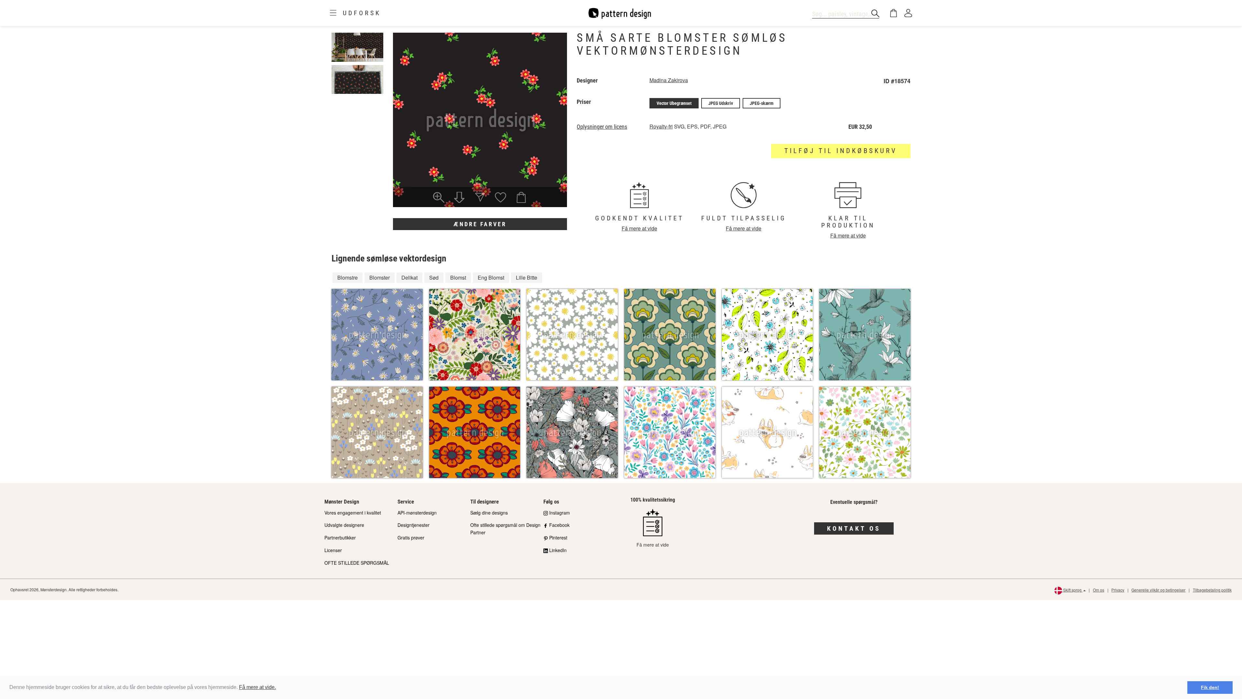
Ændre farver (480, 224)
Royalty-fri (661, 126)
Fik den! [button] (1210, 687)
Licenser (333, 550)
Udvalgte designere (344, 525)
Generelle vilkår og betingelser (1158, 590)
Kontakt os (854, 528)
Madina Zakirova (668, 80)
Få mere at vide (639, 228)
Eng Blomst (491, 277)
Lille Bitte (526, 277)
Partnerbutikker (340, 537)
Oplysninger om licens (602, 127)
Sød (434, 277)
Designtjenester (414, 525)
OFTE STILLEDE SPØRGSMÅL (356, 563)
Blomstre (347, 277)
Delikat (409, 277)
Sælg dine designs (489, 512)
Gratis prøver (411, 537)
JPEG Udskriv (720, 103)
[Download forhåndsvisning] (459, 198)
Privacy (1117, 590)
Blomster (379, 277)
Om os (1098, 590)
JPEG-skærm (761, 103)
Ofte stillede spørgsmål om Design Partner (505, 529)
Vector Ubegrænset (674, 103)
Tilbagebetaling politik (1212, 590)
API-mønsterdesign (417, 512)
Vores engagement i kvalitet (352, 512)
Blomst (458, 277)
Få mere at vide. (257, 687)
